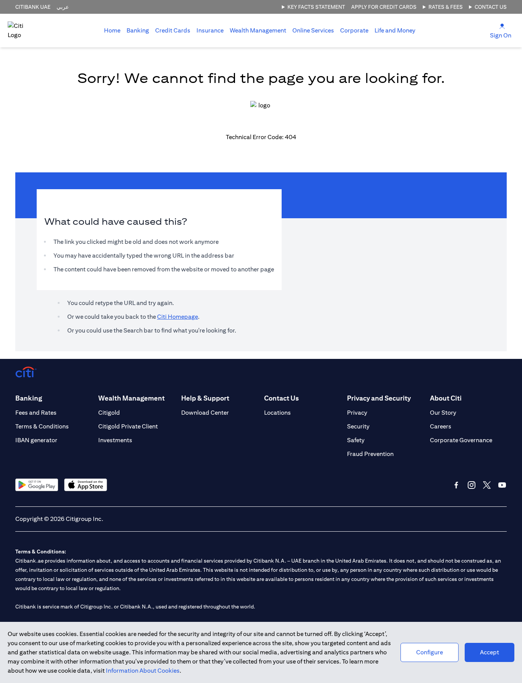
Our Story (443, 412)
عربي (63, 7)
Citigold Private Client (128, 426)
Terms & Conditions (42, 426)
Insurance (210, 30)
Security (358, 426)
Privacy (357, 412)
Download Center (205, 412)
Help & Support (205, 398)
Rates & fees (445, 7)
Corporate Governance (461, 440)
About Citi (446, 398)
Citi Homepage (177, 316)
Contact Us (491, 7)
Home (112, 30)
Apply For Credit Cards (384, 7)
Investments (115, 440)
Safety (356, 440)
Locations (277, 412)
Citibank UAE (32, 7)
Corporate (354, 30)
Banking (137, 30)
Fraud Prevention (370, 453)
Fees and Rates (36, 412)
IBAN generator (36, 440)
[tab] (137, 30)
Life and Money (394, 30)
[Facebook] (456, 485)
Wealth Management (258, 30)
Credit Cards (172, 30)
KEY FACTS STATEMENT (316, 7)
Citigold (109, 412)
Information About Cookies (143, 670)
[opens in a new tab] (36, 485)
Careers (440, 426)
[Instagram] (471, 485)
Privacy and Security (379, 398)
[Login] (502, 26)
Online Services (313, 30)
